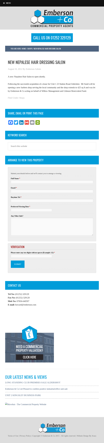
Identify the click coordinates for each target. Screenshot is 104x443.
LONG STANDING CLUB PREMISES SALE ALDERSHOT (32, 382)
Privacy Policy (25, 436)
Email (14, 188)
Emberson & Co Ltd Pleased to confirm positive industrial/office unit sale (36, 389)
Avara (94, 436)
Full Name (15, 178)
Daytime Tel (16, 197)
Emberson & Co (52, 18)
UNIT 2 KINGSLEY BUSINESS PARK (23, 395)
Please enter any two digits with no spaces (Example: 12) (33, 253)
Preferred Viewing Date (20, 207)
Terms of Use (13, 436)
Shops (22, 98)
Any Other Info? (17, 216)
